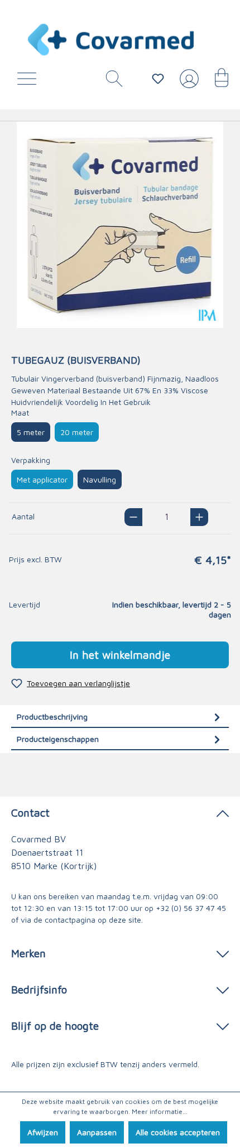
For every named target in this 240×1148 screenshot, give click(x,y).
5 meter (31, 432)
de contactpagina (64, 919)
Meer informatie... (160, 1111)
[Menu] (29, 81)
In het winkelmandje (120, 654)
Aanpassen (97, 1132)
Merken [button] (28, 953)
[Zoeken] (110, 81)
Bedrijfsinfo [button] (39, 989)
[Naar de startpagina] (112, 39)
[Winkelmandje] (216, 81)
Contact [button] (30, 812)
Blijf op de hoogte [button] (55, 1025)
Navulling (99, 479)
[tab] (120, 716)
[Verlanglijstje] (158, 78)
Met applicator (42, 479)
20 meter (76, 432)
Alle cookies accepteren (178, 1132)
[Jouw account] (187, 83)
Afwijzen (42, 1132)
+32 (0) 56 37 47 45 (191, 908)
